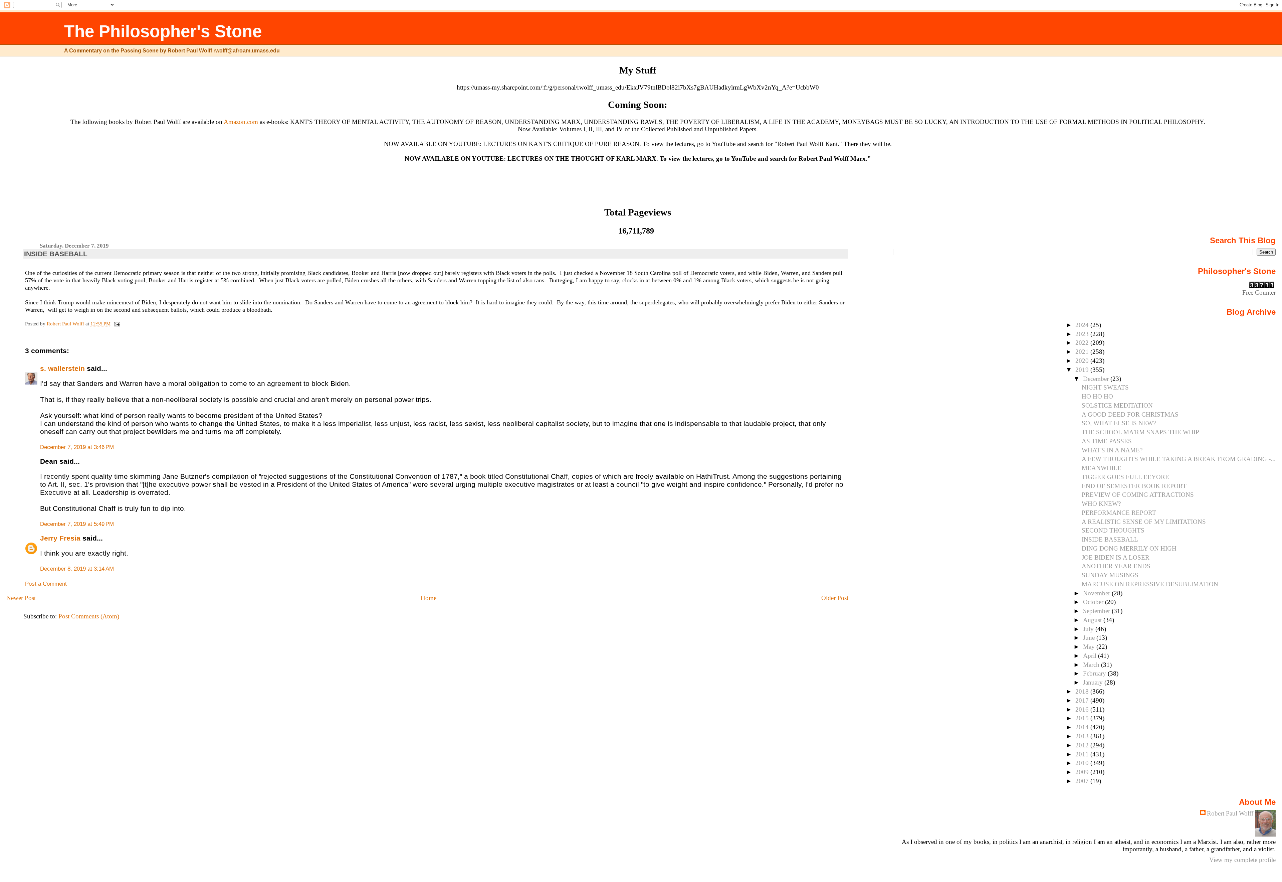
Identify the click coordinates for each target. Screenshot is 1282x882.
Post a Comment (46, 584)
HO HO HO (1097, 396)
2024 (1082, 324)
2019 (1082, 369)
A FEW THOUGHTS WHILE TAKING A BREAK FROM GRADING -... (1179, 458)
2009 (1082, 771)
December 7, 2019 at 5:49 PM (77, 524)
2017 (1082, 700)
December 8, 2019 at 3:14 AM (77, 569)
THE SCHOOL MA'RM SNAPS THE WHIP (1140, 432)
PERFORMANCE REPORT (1119, 512)
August (1093, 619)
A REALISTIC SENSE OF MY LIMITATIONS (1144, 521)
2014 (1082, 727)
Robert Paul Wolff (1230, 813)
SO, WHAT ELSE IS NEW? (1119, 423)
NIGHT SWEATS (1105, 387)
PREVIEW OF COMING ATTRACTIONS (1138, 494)
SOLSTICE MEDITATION (1117, 405)
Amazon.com (241, 121)
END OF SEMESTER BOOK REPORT (1134, 485)
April (1090, 655)
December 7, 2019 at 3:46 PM (77, 447)
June (1089, 637)
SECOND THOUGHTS (1113, 530)
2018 (1082, 691)
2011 (1082, 754)
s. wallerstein (62, 368)
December (1096, 378)
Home (428, 597)
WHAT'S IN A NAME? (1112, 450)
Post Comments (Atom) (88, 616)
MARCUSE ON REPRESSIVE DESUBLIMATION (1150, 584)
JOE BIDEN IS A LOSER (1115, 557)
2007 (1082, 780)
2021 (1082, 351)
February (1095, 673)
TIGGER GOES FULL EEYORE (1125, 476)
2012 (1082, 745)
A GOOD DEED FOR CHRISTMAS (1130, 414)
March (1092, 664)
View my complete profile (1242, 859)
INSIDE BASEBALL (1110, 539)
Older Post (834, 597)
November (1097, 593)
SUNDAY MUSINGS (1110, 575)
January (1093, 682)
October (1094, 601)
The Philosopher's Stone (163, 31)
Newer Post (21, 597)
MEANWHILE (1101, 467)
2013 (1082, 736)
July (1089, 628)
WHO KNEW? (1101, 503)
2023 (1082, 333)
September (1097, 610)
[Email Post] (117, 323)
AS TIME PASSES (1107, 441)
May (1089, 646)
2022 (1082, 342)
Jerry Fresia (60, 538)
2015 (1082, 718)
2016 (1082, 709)
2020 (1082, 360)
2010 (1082, 762)
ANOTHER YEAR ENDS (1116, 566)
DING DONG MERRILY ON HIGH (1129, 548)
